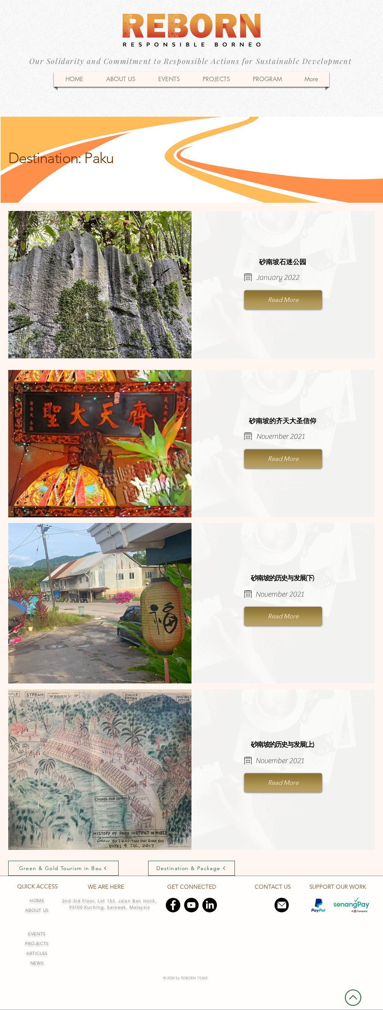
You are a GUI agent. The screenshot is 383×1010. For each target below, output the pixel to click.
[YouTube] (191, 905)
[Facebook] (173, 905)
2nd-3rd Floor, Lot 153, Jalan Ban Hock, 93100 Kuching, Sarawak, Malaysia (109, 904)
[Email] (282, 905)
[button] (267, 79)
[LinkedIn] (209, 905)
